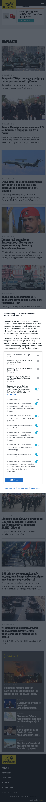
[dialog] (23, 401)
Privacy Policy (36, 488)
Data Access (23, 488)
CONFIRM (14, 480)
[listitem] (23, 355)
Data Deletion (10, 488)
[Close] (41, 314)
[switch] (37, 361)
